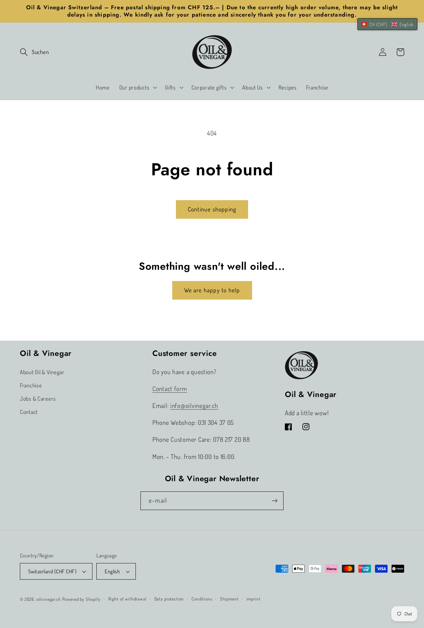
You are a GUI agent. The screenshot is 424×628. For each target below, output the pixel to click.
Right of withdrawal (127, 598)
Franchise (31, 385)
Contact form (169, 388)
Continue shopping (212, 209)
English (112, 571)
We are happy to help (212, 290)
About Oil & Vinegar (42, 372)
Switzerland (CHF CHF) (52, 571)
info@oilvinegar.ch (194, 405)
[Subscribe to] (274, 500)
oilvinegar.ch (48, 599)
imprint (253, 598)
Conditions (201, 598)
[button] (34, 52)
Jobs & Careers (38, 398)
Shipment (229, 598)
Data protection (169, 598)
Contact (29, 411)
